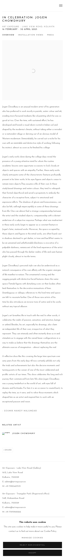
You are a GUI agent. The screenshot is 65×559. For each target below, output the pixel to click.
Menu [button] (60, 5)
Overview (8, 35)
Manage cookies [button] (32, 538)
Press (50, 35)
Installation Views (30, 35)
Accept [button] (32, 553)
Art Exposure (15, 5)
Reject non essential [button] (32, 545)
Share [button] (8, 450)
